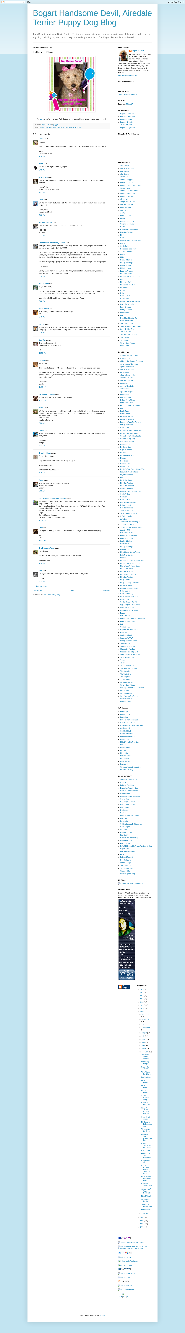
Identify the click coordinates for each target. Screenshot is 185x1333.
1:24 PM (42, 563)
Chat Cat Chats (126, 731)
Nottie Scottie (125, 599)
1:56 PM (42, 156)
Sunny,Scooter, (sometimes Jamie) (52, 498)
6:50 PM (42, 276)
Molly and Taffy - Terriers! (129, 583)
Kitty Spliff (123, 835)
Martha (42, 408)
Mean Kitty (124, 753)
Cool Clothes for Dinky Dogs (130, 796)
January (145, 1214)
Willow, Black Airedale (128, 343)
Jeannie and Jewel (127, 525)
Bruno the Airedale (127, 419)
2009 (142, 1012)
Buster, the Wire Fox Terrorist (130, 422)
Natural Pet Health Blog (129, 838)
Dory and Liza (125, 464)
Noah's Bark (124, 299)
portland (78, 127)
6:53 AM (42, 491)
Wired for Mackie (126, 693)
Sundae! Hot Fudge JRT (129, 652)
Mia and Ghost (125, 756)
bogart (55, 127)
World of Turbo (125, 702)
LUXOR (123, 750)
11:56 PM (42, 400)
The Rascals (124, 337)
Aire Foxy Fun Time (127, 169)
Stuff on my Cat (125, 865)
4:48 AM (42, 473)
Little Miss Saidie (126, 555)
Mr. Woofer (124, 288)
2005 (142, 1227)
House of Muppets (145, 1104)
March (144, 1049)
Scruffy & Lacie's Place (128, 641)
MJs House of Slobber (128, 574)
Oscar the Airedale (127, 304)
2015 (142, 993)
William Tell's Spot (127, 682)
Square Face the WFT (128, 646)
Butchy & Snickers (127, 425)
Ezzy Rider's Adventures (129, 229)
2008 (142, 1217)
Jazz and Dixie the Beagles (130, 522)
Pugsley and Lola (45, 222)
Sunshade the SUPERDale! (130, 326)
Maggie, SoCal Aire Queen (130, 277)
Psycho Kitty (124, 764)
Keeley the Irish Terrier (128, 536)
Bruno (122, 218)
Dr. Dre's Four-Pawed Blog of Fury (132, 469)
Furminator (124, 821)
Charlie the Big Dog (127, 439)
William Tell (43, 177)
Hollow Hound (125, 505)
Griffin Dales (124, 246)
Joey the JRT (125, 530)
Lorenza (123, 558)
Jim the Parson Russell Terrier (131, 527)
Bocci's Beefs (125, 408)
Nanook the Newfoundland (130, 588)
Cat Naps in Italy (126, 728)
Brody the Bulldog (126, 417)
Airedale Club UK (126, 182)
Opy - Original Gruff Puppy (129, 605)
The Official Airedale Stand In (145, 1057)
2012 (142, 1002)
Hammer (123, 497)
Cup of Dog (124, 799)
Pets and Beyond (126, 857)
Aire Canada (125, 166)
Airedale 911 (125, 177)
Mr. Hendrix (124, 759)
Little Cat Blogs (125, 748)
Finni (122, 235)
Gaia (122, 238)
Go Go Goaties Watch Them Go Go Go (145, 1170)
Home (72, 591)
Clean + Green (125, 793)
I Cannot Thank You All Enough (146, 1145)
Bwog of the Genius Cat (129, 720)
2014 (142, 996)
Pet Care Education (127, 852)
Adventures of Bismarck (129, 364)
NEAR (122, 290)
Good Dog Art (125, 827)
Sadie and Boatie (126, 321)
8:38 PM (42, 301)
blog (50, 127)
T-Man (122, 660)
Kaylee (122, 254)
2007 (142, 1221)
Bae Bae (42, 340)
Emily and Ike (44, 308)
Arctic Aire (124, 210)
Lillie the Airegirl (126, 268)
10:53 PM (42, 353)
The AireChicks (125, 332)
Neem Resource (126, 841)
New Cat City (125, 761)
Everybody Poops (145, 1063)
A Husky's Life (125, 358)
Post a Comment (42, 586)
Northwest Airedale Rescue (130, 301)
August (144, 1033)
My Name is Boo (126, 585)
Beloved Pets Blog (127, 785)
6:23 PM (42, 235)
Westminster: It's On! (146, 1200)
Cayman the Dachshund (129, 433)
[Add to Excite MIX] (125, 1286)
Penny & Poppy (126, 310)
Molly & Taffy (124, 580)
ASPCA (123, 782)
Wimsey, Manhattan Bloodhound (132, 688)
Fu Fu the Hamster (127, 486)
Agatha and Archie (127, 367)
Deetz (41, 480)
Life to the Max (125, 265)
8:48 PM (42, 317)
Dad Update (145, 1150)
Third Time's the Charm (146, 1073)
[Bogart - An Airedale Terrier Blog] (124, 1239)
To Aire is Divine (126, 125)
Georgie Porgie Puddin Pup (130, 240)
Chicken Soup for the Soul (129, 791)
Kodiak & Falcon (126, 260)
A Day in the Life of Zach (129, 356)
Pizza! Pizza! (146, 1196)
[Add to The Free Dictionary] (124, 1270)
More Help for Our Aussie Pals (146, 1179)
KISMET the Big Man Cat (129, 742)
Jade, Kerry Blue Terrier (129, 513)
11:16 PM (42, 387)
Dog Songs (124, 807)
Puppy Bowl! (145, 1209)
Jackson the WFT (126, 511)
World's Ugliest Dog (127, 874)
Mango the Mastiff (126, 569)
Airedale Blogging (127, 180)
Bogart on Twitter (126, 119)
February (145, 1052)
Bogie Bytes (124, 411)
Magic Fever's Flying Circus (130, 566)
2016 (142, 989)
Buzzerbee (124, 717)
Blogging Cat (125, 712)
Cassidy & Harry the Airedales (131, 430)
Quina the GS (125, 627)
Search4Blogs (125, 863)
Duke (41, 200)
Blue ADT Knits (125, 216)
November (145, 1019)
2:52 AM (42, 423)
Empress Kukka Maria (128, 736)
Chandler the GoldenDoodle (130, 436)
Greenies (123, 830)
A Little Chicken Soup (145, 1098)
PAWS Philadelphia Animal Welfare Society (136, 846)
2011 (142, 1005)
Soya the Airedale (126, 324)
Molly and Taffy (125, 282)
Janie (42, 119)
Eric (40, 571)
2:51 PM (42, 192)
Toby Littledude (126, 679)
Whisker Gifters (125, 871)
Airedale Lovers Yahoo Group (131, 185)
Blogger (102, 1315)
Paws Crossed (125, 307)
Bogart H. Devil (138, 51)
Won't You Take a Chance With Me (145, 1111)
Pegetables (124, 849)
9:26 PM (42, 333)
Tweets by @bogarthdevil (127, 95)
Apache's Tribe (125, 207)
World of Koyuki (126, 699)
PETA (122, 854)
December (145, 1014)
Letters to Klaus (144, 1081)
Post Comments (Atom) (51, 595)
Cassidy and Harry (127, 221)
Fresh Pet (123, 818)
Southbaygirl (44, 283)
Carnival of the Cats (127, 723)
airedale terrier (43, 127)
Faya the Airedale (126, 232)
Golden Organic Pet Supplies (131, 824)
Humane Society (126, 832)
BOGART (129, 104)
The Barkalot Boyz (127, 666)
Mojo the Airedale (126, 577)
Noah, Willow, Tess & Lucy (129, 596)
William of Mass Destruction (130, 767)
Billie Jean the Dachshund (130, 406)
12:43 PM (42, 541)
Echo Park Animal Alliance (129, 816)
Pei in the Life (125, 616)
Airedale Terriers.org (127, 194)
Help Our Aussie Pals (146, 1185)
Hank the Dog (125, 500)
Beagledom (124, 394)
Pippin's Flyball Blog (127, 621)
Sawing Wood (146, 1077)
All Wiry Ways (125, 372)
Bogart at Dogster (126, 122)
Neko (122, 293)
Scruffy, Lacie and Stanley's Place (52, 243)
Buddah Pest (125, 714)
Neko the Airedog (126, 594)
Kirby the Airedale (126, 538)
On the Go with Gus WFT (129, 602)
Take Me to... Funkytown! (146, 1205)
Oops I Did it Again (145, 1118)
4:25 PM (42, 581)
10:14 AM (42, 520)
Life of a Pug (124, 549)
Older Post (105, 591)
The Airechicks (45, 453)
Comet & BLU (125, 444)
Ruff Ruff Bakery (126, 860)
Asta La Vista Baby (127, 386)
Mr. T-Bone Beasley (127, 285)
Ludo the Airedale (126, 271)
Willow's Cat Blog (126, 770)
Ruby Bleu (124, 632)
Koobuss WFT (125, 544)
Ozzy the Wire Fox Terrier (129, 610)
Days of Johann (126, 450)
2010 (142, 1008)
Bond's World (125, 414)
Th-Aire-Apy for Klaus (145, 1130)
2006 (142, 1224)
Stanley (42, 360)
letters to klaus (69, 127)
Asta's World (124, 389)
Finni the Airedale (126, 483)
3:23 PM (42, 215)
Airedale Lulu (125, 188)
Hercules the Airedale (128, 502)
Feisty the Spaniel (126, 480)
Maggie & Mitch (126, 274)
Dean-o (123, 452)
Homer (41, 139)
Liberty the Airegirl (127, 263)
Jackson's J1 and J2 (47, 394)
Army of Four (125, 383)
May (143, 1042)
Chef (41, 528)
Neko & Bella (125, 296)
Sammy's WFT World (127, 638)
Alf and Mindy (125, 199)
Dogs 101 (123, 813)
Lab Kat (123, 745)
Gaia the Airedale (126, 488)
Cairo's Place (125, 428)
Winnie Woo (124, 346)
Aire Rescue (124, 171)
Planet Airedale (126, 313)
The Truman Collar (127, 868)
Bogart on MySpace (127, 128)
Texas (122, 663)
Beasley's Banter (126, 397)
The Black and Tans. (46, 548)
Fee (121, 477)
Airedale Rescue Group (129, 191)
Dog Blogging (125, 461)
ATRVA (122, 213)
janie (62, 127)
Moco (41, 164)
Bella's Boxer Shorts (127, 400)
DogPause (124, 810)
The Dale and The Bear (128, 335)
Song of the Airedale (145, 1068)
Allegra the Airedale (127, 202)
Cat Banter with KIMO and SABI (131, 725)
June (144, 1039)
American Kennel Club (128, 780)
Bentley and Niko (126, 403)
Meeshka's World (126, 572)
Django (123, 458)
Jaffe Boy (123, 519)
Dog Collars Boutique (128, 805)
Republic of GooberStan (129, 318)
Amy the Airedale (126, 204)
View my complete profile (127, 76)
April (143, 1046)
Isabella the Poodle (127, 508)
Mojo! (122, 279)
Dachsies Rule (125, 447)
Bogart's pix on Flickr (127, 114)
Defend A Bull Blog (127, 455)
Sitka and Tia (125, 643)
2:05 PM (42, 170)
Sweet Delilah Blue (127, 329)
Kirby (122, 257)
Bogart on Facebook (127, 117)
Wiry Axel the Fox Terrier (129, 696)
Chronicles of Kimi (127, 224)
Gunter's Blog (125, 494)
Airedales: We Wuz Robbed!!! (146, 1191)
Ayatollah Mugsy (126, 392)
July (143, 1036)
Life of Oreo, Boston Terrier (130, 552)
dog (59, 127)
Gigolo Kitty (124, 739)
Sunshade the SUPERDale (130, 655)
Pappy (122, 613)
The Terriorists (125, 674)
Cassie (41, 324)
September (146, 1028)
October (145, 1025)
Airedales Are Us (126, 196)
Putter (122, 315)
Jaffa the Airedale (126, 252)
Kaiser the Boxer (126, 533)
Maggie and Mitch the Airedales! (132, 561)
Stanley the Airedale (127, 649)
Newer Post (38, 591)
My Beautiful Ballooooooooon (146, 1124)
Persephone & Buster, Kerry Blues (132, 619)
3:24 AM (42, 446)
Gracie (122, 243)
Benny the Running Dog (129, 788)
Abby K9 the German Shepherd (131, 361)
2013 (142, 999)
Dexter (41, 430)
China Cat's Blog (126, 734)
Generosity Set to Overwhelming (146, 1137)
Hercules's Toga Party (128, 249)
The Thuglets (125, 340)
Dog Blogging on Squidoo (129, 802)
